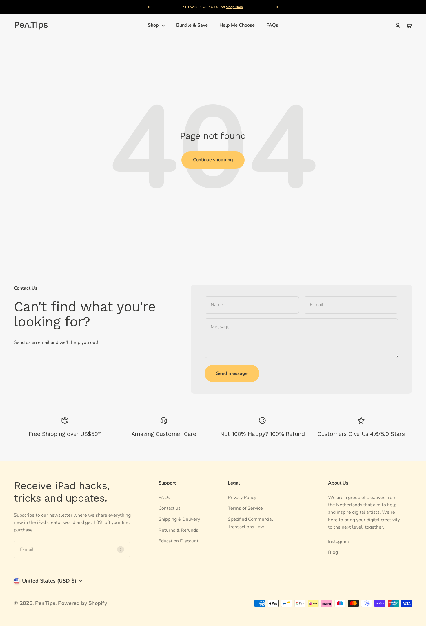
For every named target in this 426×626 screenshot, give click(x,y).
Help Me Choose (237, 25)
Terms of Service (245, 508)
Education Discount (179, 541)
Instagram (338, 541)
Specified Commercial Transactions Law (250, 523)
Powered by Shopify (82, 603)
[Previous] (149, 7)
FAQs (272, 25)
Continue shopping (213, 160)
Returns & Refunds (178, 530)
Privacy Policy (242, 497)
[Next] (277, 7)
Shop (153, 25)
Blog (333, 552)
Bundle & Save (192, 25)
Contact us (170, 508)
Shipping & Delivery (179, 519)
